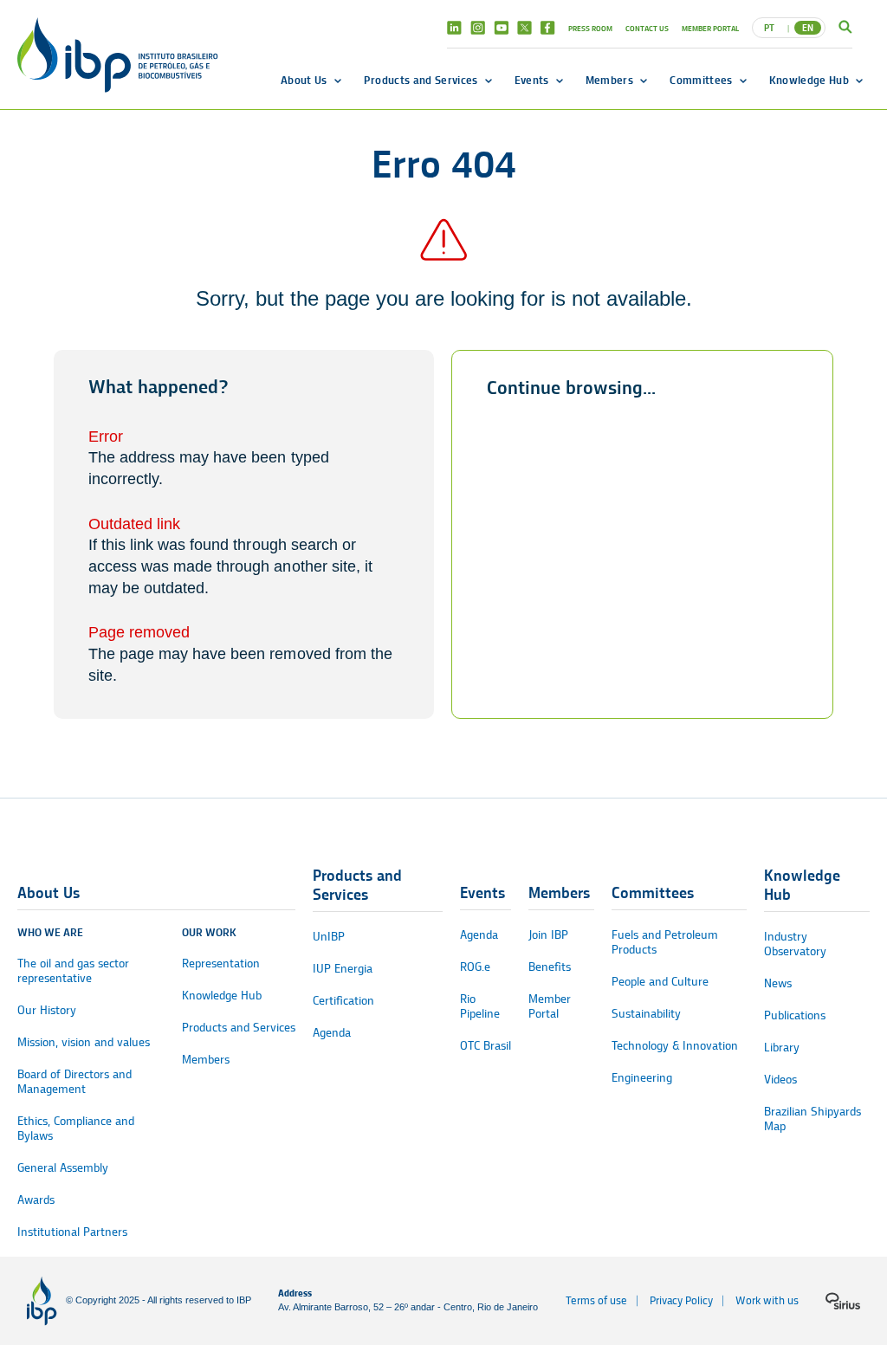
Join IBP (548, 935)
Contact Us (647, 28)
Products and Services (421, 80)
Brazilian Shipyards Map (812, 1119)
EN (807, 28)
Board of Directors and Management (74, 1081)
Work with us (767, 1300)
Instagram (477, 28)
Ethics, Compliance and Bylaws (75, 1128)
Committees (701, 80)
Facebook (548, 28)
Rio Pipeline (480, 1006)
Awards (36, 1200)
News (778, 983)
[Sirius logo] (842, 1300)
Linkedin (454, 28)
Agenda (332, 1032)
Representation (221, 963)
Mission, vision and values (83, 1042)
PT (769, 28)
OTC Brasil (485, 1045)
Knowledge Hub (809, 80)
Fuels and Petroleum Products (665, 942)
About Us (304, 80)
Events (532, 80)
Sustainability (646, 1013)
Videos (780, 1079)
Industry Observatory (795, 944)
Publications (794, 1015)
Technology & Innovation (675, 1045)
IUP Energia (342, 968)
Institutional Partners (72, 1232)
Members (609, 80)
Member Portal (710, 28)
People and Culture (660, 981)
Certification (343, 1000)
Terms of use (596, 1300)
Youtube (501, 28)
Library (782, 1047)
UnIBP (329, 936)
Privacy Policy (681, 1300)
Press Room (590, 28)
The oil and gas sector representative (73, 971)
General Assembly (62, 1168)
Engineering (642, 1077)
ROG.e (475, 967)
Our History (46, 1010)
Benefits (549, 967)
